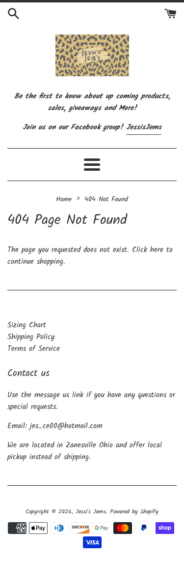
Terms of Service (33, 349)
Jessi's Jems (91, 511)
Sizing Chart (26, 325)
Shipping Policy (30, 337)
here (156, 250)
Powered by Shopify (134, 511)
